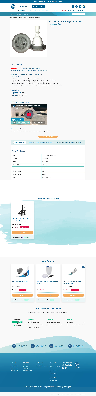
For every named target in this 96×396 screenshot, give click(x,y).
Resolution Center (27, 370)
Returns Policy (14, 368)
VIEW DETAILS (58, 1)
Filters (29, 10)
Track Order (26, 368)
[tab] (17, 64)
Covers (36, 10)
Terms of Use (14, 365)
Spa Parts (55, 10)
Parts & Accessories (38, 6)
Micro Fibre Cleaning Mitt (20, 281)
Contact (79, 10)
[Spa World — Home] (13, 6)
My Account (71, 10)
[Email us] (63, 365)
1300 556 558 (39, 365)
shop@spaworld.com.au (42, 367)
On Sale (63, 10)
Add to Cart (22, 232)
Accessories (45, 10)
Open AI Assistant (19, 142)
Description (16, 65)
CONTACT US (78, 13)
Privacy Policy (14, 367)
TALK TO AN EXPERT (48, 136)
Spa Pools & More (24, 6)
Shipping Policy (14, 370)
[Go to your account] (76, 6)
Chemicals (21, 10)
